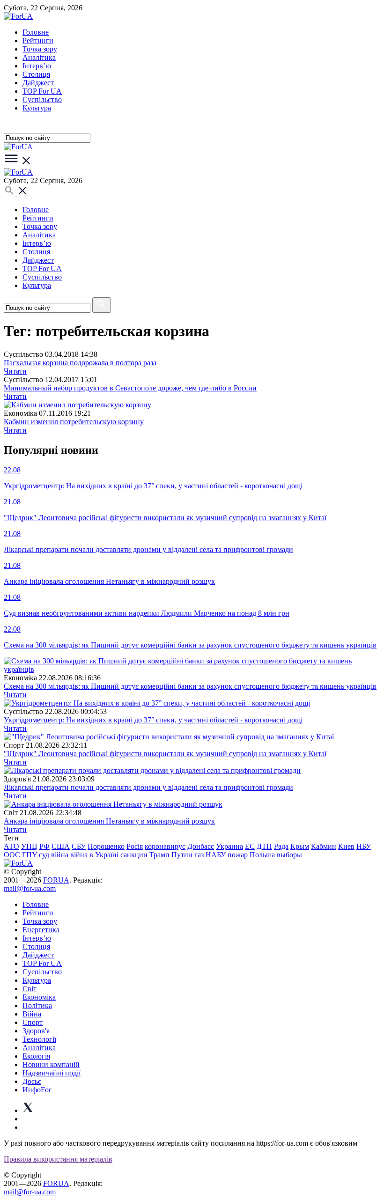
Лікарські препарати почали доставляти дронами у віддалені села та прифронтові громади (148, 787)
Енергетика (40, 930)
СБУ (79, 846)
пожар (238, 855)
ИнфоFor (36, 1090)
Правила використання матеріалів (58, 1159)
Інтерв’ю (36, 66)
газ (199, 855)
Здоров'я (36, 1031)
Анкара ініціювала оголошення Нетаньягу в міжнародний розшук (109, 821)
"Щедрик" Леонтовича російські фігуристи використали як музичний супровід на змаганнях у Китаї (165, 754)
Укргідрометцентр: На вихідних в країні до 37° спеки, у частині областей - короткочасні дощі (153, 720)
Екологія (36, 1056)
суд (44, 855)
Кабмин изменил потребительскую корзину (74, 422)
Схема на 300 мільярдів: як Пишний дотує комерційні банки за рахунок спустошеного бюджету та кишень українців (190, 686)
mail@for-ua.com (30, 888)
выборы (289, 855)
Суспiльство (42, 99)
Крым (299, 846)
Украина (229, 846)
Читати (15, 371)
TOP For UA (42, 91)
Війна (31, 1014)
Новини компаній (51, 1064)
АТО (11, 846)
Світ (29, 989)
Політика (37, 1005)
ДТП (264, 846)
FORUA (56, 880)
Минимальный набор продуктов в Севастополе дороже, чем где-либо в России (130, 388)
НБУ (363, 846)
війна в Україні (94, 855)
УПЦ (29, 846)
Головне (35, 32)
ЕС (250, 846)
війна (59, 855)
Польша (262, 855)
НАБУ (216, 855)
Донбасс (200, 846)
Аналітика (39, 57)
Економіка (39, 997)
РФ (44, 846)
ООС (12, 855)
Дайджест (38, 83)
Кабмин (323, 846)
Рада (281, 846)
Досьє (31, 1081)
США (61, 846)
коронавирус (165, 846)
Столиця (36, 74)
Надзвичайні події (51, 1073)
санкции (134, 855)
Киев (346, 846)
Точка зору (39, 49)
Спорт (32, 1022)
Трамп (159, 855)
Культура (36, 108)
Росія (134, 846)
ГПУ (29, 855)
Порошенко (106, 846)
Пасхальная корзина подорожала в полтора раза (80, 363)
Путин (181, 855)
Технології (39, 1039)
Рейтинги (37, 40)
